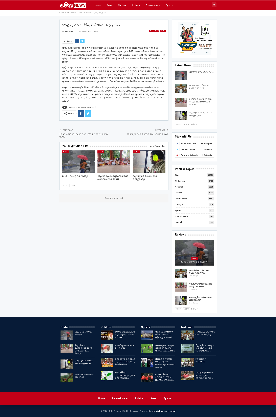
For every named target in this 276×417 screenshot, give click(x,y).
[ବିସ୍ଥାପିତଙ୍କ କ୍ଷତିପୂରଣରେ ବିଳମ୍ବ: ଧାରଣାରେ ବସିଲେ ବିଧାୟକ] (113, 161)
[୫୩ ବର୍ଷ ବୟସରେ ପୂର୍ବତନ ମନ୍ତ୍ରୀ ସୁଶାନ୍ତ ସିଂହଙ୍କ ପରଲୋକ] (107, 335)
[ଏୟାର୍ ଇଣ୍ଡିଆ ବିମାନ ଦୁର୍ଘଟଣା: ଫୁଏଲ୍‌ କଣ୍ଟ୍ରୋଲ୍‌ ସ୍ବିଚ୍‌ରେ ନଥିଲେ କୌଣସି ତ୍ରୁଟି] (187, 375)
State (109, 5)
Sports (169, 5)
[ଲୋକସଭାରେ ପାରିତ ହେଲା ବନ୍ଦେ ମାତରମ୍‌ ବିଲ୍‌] (181, 88)
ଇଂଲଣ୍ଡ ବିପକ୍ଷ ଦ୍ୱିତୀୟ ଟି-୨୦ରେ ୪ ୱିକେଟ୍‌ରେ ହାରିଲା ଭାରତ (164, 377)
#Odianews (154, 31)
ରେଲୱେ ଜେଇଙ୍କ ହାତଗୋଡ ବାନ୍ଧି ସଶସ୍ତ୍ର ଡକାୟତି (147, 134)
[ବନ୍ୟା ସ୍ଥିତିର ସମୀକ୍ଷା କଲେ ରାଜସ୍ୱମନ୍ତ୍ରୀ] (149, 161)
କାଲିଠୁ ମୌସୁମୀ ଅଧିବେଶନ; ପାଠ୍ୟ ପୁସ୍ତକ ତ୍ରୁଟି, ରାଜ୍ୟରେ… (125, 375)
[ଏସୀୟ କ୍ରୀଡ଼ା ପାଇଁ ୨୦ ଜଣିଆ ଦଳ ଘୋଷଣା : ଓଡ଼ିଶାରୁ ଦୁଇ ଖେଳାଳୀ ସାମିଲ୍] (147, 335)
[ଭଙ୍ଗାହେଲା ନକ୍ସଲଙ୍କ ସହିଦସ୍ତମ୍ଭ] (67, 377)
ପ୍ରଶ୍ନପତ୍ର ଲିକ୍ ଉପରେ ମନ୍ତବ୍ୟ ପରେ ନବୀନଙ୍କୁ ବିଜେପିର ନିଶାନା (125, 362)
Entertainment (153, 5)
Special (178, 222)
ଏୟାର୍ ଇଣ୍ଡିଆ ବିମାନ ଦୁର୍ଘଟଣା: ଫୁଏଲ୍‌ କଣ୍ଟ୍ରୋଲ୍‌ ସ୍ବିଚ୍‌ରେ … (204, 375)
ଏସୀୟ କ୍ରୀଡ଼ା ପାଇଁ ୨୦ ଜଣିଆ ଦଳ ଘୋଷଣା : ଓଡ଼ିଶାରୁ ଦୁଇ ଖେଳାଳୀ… (164, 334)
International (181, 199)
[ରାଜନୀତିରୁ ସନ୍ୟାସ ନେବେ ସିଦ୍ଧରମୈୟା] (107, 348)
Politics (136, 5)
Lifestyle (179, 204)
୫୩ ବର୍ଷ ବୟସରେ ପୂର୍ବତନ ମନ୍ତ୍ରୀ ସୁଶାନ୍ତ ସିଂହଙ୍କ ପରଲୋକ (125, 334)
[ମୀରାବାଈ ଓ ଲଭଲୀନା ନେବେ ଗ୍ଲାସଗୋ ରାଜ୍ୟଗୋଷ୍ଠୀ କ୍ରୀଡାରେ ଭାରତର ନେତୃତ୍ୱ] (147, 362)
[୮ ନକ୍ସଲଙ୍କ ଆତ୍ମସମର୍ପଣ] (187, 362)
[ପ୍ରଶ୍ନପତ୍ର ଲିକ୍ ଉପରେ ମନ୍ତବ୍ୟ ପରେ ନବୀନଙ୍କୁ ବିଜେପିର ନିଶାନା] (107, 362)
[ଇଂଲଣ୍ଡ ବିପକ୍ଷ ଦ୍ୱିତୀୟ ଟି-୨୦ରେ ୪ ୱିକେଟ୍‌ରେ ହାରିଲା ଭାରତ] (147, 377)
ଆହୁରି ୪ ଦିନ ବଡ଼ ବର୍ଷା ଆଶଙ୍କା (201, 72)
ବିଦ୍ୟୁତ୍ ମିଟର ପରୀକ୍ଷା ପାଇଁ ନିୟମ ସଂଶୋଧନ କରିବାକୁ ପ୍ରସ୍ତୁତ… (204, 348)
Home (98, 5)
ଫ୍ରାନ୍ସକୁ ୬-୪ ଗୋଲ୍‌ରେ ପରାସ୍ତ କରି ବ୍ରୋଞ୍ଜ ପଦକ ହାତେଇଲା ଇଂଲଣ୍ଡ (165, 348)
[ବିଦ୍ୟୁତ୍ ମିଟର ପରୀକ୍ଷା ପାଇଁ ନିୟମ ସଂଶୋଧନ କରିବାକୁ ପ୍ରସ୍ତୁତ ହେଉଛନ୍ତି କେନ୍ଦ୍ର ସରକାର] (187, 348)
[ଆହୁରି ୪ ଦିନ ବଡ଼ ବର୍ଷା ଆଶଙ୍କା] (78, 161)
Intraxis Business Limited (164, 411)
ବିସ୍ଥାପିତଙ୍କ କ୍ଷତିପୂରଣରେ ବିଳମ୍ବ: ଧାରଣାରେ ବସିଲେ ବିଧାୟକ (200, 102)
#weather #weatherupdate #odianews (81, 107)
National (122, 5)
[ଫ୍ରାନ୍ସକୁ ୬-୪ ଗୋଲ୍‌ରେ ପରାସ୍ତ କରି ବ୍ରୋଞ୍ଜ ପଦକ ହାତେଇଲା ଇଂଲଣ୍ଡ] (147, 348)
